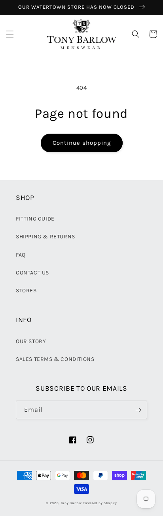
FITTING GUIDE (35, 218)
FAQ (21, 254)
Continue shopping (82, 142)
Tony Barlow (71, 503)
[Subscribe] (138, 410)
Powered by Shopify (100, 503)
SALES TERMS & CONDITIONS (55, 359)
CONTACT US (32, 272)
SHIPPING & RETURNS (45, 236)
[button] (10, 34)
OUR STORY (31, 341)
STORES (26, 290)
